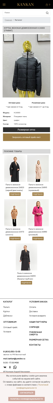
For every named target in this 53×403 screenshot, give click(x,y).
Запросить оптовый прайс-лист (26, 137)
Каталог (8, 302)
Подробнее (15, 194)
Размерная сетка (26, 129)
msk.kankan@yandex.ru (14, 359)
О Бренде (34, 327)
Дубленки (7, 316)
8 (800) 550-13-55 (11, 352)
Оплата (32, 307)
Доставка (33, 312)
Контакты (34, 345)
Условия (7, 332)
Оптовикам (9, 322)
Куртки (6, 312)
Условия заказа (38, 302)
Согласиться (26, 393)
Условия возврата (37, 316)
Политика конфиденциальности (26, 399)
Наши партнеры (38, 322)
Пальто (6, 307)
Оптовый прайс (10, 327)
